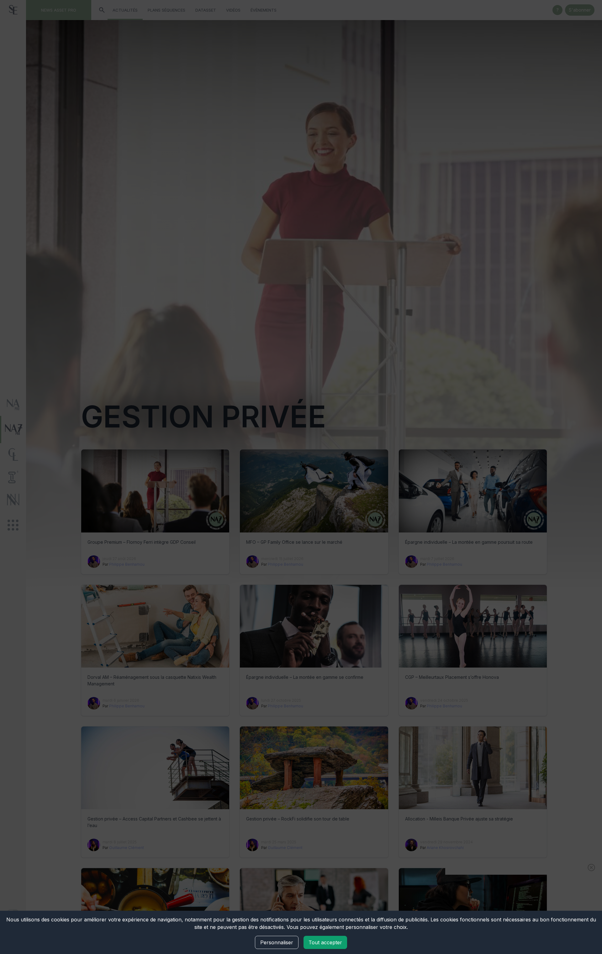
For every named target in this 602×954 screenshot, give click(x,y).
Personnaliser (276, 942)
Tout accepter (325, 942)
